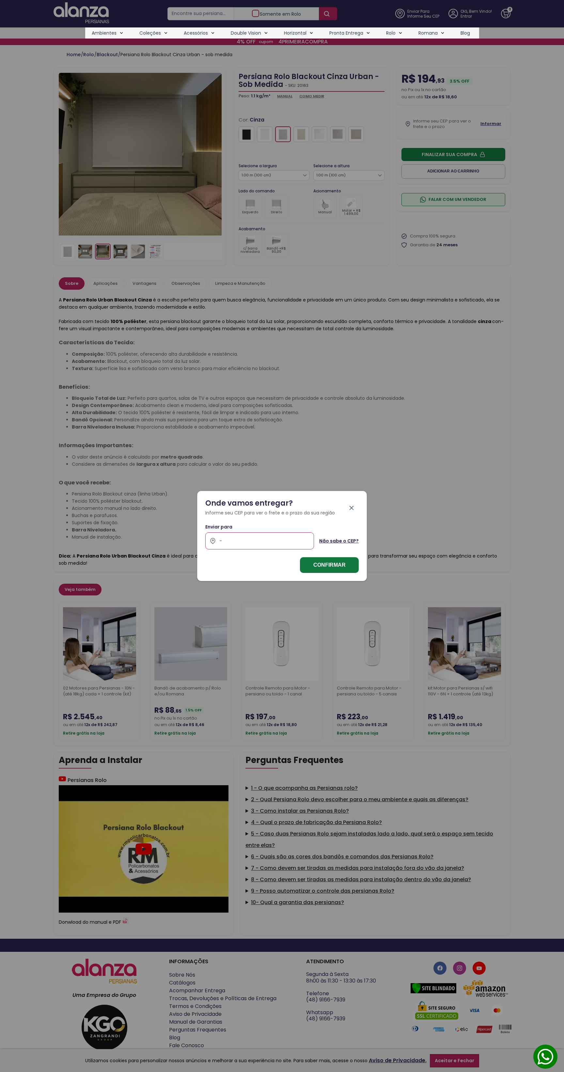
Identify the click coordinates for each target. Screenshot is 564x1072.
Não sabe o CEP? (339, 541)
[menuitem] (107, 33)
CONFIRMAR (329, 565)
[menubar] (281, 33)
